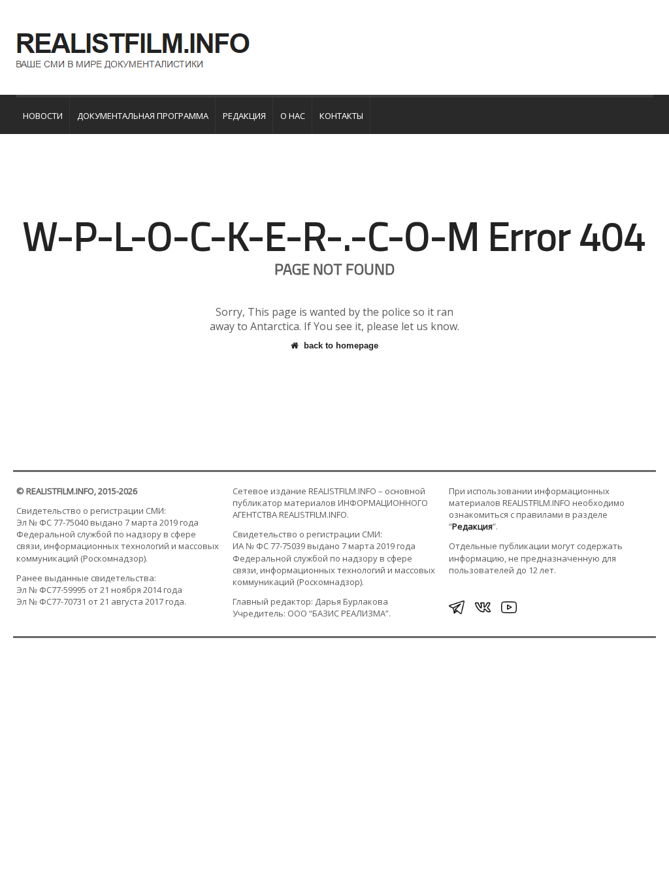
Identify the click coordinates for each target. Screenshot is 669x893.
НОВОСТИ (43, 116)
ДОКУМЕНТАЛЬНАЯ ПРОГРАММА (142, 116)
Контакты (341, 116)
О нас (292, 116)
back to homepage (341, 345)
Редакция (244, 116)
